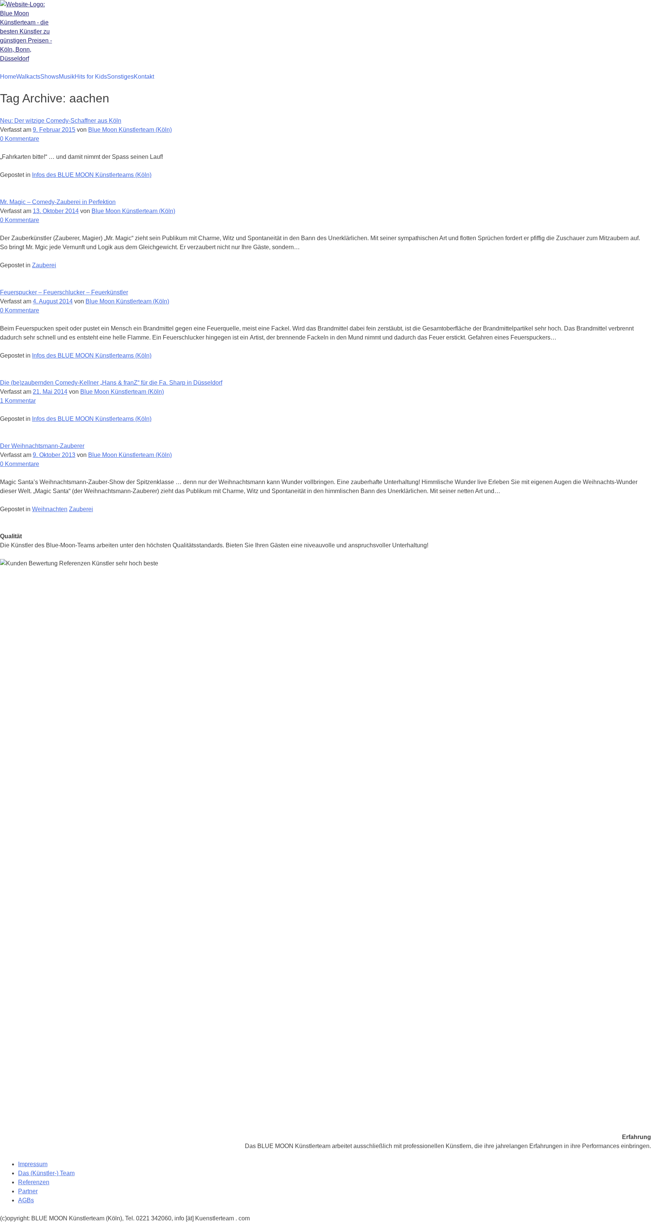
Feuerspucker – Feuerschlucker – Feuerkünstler (64, 292)
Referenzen (33, 1182)
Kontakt (144, 76)
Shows (49, 76)
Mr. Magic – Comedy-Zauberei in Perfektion (58, 202)
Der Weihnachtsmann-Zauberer (42, 446)
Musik (67, 76)
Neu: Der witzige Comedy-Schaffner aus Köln (60, 120)
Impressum (32, 1164)
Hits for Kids (91, 76)
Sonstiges (120, 76)
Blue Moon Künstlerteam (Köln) (130, 129)
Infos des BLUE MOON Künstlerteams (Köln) (91, 175)
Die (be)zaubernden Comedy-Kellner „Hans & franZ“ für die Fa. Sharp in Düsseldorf (111, 382)
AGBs (26, 1200)
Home (8, 76)
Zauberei (44, 265)
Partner (28, 1191)
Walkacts (28, 76)
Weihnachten (49, 509)
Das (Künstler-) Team (46, 1173)
